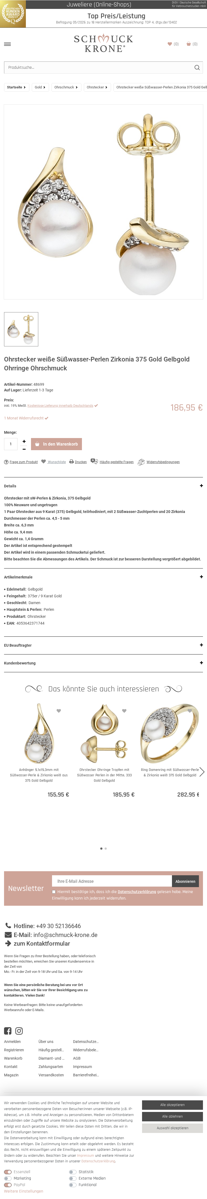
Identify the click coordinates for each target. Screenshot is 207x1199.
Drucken (81, 462)
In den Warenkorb (60, 444)
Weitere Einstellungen (23, 1191)
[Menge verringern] (24, 449)
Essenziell (22, 1172)
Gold (38, 87)
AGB (77, 1058)
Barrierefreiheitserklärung (86, 1075)
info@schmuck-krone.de (65, 935)
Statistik (86, 1172)
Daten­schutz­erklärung (98, 1161)
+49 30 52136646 (58, 926)
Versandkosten (51, 1075)
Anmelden (12, 1041)
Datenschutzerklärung (86, 1041)
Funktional (87, 1185)
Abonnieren (185, 881)
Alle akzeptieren (172, 1104)
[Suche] (197, 67)
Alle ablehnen (172, 1116)
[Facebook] (7, 1031)
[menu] (7, 44)
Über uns (46, 1041)
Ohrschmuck (64, 87)
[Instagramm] (19, 1031)
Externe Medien (92, 1178)
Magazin (11, 1075)
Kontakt (11, 1066)
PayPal (19, 1185)
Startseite (14, 87)
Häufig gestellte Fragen (52, 1050)
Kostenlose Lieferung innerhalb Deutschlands (60, 406)
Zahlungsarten (51, 1066)
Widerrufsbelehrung (86, 1050)
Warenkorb (195, 44)
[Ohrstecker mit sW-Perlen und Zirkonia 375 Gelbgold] (103, 202)
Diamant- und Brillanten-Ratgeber (52, 1058)
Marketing (22, 1178)
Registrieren (14, 1050)
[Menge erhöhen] (24, 442)
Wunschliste (176, 44)
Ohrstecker (95, 87)
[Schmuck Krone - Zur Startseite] (103, 42)
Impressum (82, 1066)
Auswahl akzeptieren (172, 1128)
